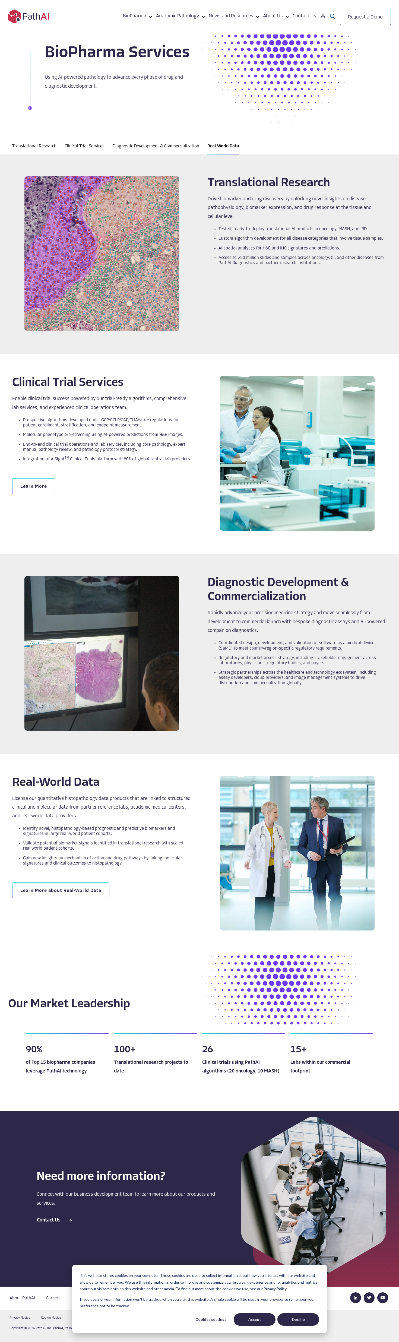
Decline (298, 1319)
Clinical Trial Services (84, 146)
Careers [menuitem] (53, 1298)
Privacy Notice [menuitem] (20, 1317)
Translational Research (34, 146)
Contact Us (304, 16)
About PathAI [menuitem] (22, 1298)
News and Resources (231, 16)
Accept (254, 1319)
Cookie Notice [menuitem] (51, 1317)
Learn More (33, 486)
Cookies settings (210, 1319)
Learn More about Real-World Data (60, 890)
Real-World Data (223, 146)
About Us (273, 16)
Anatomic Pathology (177, 16)
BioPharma (134, 16)
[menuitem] (134, 17)
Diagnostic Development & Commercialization (156, 146)
